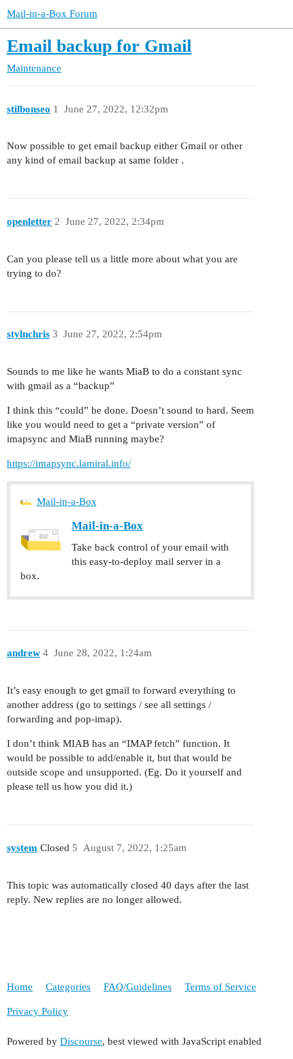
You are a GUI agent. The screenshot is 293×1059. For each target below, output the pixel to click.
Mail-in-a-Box (67, 501)
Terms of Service (220, 986)
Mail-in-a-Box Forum (52, 13)
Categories (68, 986)
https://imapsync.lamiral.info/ (69, 463)
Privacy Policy (37, 1011)
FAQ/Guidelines (138, 986)
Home (20, 986)
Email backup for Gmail (99, 46)
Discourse (81, 1041)
